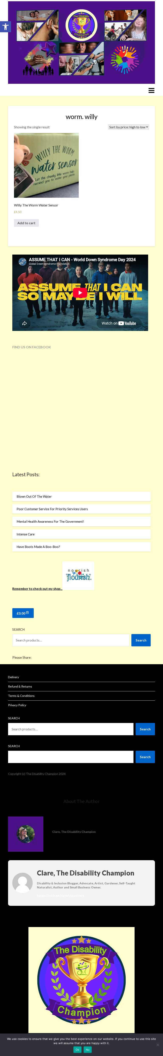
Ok (77, 1049)
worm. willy (81, 116)
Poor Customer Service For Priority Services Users (52, 509)
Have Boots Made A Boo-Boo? (38, 547)
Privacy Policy (17, 705)
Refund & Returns (20, 686)
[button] (5, 26)
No (88, 1049)
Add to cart (26, 223)
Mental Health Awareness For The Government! (50, 521)
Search (18, 629)
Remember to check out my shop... (37, 589)
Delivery (13, 677)
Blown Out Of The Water (34, 496)
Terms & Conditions (21, 695)
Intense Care (26, 534)
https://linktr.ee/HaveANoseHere (60, 895)
